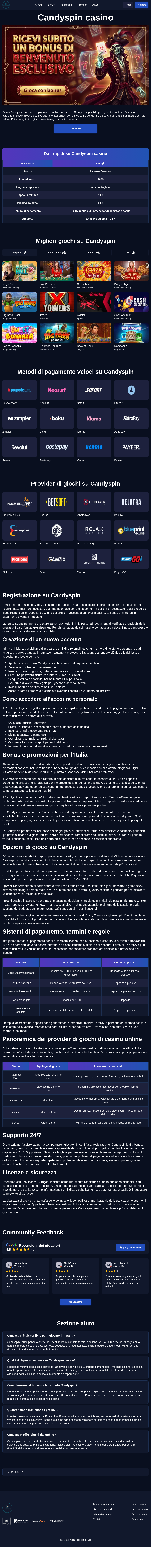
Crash (91, 252)
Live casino (54, 252)
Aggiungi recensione (130, 1247)
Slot (129, 252)
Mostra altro (75, 1302)
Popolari (17, 252)
